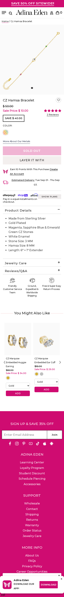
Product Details (18, 210)
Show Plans (50, 196)
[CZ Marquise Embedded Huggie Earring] (17, 339)
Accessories (32, 484)
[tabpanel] (32, 60)
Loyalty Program (32, 468)
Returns (32, 519)
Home (5, 21)
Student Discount (32, 473)
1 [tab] (32, 88)
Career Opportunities (32, 571)
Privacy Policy (32, 566)
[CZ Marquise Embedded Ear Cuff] (46, 339)
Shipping (32, 514)
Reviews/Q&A (16, 271)
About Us (32, 555)
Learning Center (32, 462)
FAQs (32, 560)
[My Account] (51, 13)
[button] (58, 100)
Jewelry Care (16, 263)
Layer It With (32, 160)
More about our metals (16, 141)
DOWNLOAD (48, 584)
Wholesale (32, 503)
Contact (32, 509)
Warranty (32, 525)
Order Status (32, 530)
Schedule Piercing (32, 478)
